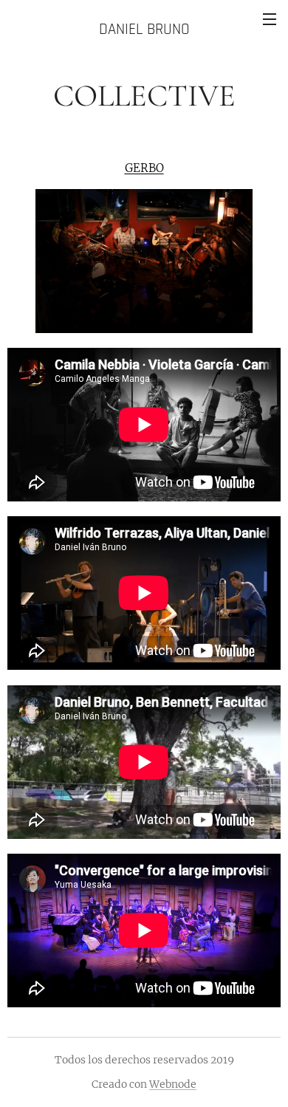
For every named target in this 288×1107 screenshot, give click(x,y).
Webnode (172, 1084)
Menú (269, 18)
